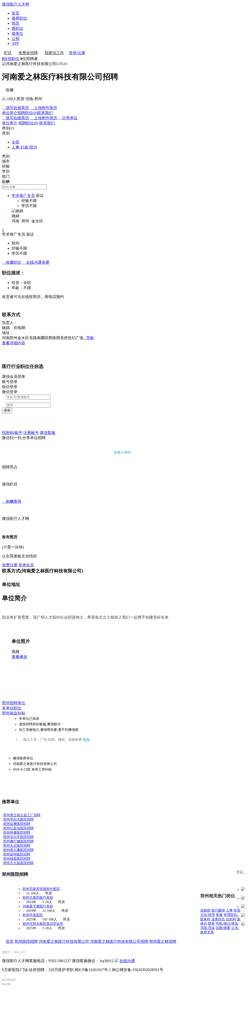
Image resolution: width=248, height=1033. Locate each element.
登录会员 (26, 565)
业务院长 (218, 919)
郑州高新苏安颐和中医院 (41, 889)
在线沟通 (127, 961)
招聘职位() (27, 113)
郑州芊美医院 (33, 915)
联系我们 (45, 113)
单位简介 (9, 113)
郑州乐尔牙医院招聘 (18, 837)
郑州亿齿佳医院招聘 (18, 828)
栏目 (8, 53)
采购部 (205, 910)
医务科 (205, 919)
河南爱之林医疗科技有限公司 (64, 941)
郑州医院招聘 (26, 941)
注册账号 (31, 433)
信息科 (231, 919)
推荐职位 (19, 18)
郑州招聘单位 (13, 703)
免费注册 (9, 565)
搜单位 (17, 33)
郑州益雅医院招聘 (16, 824)
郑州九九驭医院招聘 (18, 863)
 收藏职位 (11, 262)
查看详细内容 (13, 343)
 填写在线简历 (15, 108)
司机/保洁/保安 (227, 923)
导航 (88, 338)
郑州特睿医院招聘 (16, 832)
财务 (211, 923)
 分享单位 (68, 118)
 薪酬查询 (11, 501)
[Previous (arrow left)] (4, 984)
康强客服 (47, 433)
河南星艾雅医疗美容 (38, 906)
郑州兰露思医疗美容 (38, 897)
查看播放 (19, 657)
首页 (15, 13)
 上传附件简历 (43, 108)
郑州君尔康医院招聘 (18, 850)
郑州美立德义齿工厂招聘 (21, 815)
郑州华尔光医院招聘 (18, 819)
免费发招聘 (28, 53)
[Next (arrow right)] (9, 984)
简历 (15, 23)
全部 (15, 142)
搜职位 (17, 28)
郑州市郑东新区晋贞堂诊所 (43, 924)
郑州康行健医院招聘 (18, 841)
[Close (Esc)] (4, 980)
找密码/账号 (12, 433)
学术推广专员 (23, 196)
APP (15, 43)
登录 (7, 410)
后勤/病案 (223, 928)
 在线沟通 (35, 262)
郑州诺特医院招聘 (16, 854)
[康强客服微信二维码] (116, 961)
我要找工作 (54, 53)
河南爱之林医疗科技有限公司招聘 (119, 941)
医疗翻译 (218, 910)
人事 (229, 910)
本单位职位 (11, 708)
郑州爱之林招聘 (162, 941)
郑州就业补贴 (13, 713)
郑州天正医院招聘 (16, 845)
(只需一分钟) (13, 547)
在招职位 (10, 59)
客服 (219, 915)
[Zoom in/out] (14, 980)
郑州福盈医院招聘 (16, 859)
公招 (15, 39)
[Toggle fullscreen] (9, 980)
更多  (241, 872)
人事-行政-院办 (24, 147)
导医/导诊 (207, 928)
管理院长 (230, 915)
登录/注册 (77, 53)
